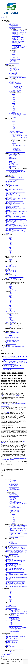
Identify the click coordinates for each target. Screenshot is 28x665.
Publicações (9, 184)
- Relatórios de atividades (15, 27)
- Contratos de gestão (17, 86)
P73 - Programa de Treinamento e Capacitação (16, 586)
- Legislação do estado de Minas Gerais (18, 611)
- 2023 (13, 55)
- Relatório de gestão (16, 87)
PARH (10, 336)
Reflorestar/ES (9, 559)
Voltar (2, 473)
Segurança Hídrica (10, 181)
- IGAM (11, 542)
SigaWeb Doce (9, 175)
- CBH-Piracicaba (13, 68)
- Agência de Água (13, 79)
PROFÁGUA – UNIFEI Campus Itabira (15, 152)
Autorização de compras (11, 290)
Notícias (8, 269)
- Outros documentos (17, 150)
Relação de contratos (11, 322)
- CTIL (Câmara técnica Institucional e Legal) (17, 35)
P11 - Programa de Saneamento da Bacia (15, 560)
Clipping (8, 645)
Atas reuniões (12, 488)
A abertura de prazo (5, 412)
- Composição (12, 28)
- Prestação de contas (17, 90)
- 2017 (13, 105)
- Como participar (13, 61)
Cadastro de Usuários (11, 344)
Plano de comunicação (11, 278)
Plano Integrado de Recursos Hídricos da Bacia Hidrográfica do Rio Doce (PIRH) (15, 548)
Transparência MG (13, 164)
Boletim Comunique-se (11, 642)
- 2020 (13, 101)
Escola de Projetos (10, 188)
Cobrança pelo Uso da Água (12, 340)
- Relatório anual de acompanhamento (17, 171)
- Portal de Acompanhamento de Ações (18, 545)
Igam (10, 157)
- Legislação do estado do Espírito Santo (18, 613)
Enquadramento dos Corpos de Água (14, 342)
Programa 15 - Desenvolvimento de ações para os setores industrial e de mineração (16, 226)
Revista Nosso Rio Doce (12, 271)
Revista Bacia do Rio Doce (12, 638)
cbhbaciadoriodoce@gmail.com (16, 663)
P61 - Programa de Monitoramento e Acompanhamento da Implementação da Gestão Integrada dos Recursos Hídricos (15, 581)
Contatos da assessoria (11, 270)
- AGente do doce (13, 275)
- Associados (12, 81)
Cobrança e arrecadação (14, 131)
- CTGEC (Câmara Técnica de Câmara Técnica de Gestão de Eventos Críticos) (19, 32)
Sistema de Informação (11, 341)
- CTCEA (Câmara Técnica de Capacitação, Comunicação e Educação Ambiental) (19, 41)
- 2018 (13, 104)
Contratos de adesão (10, 311)
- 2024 (13, 54)
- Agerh (11, 541)
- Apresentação (12, 23)
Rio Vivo (8, 183)
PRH (10, 333)
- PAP (13, 144)
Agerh (10, 167)
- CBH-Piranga (12, 67)
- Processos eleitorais (14, 63)
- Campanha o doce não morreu (16, 277)
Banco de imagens (10, 646)
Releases (8, 273)
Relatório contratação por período (16, 179)
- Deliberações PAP (13, 172)
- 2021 (13, 100)
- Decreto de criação (13, 24)
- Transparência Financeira (15, 113)
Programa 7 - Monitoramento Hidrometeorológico (12, 207)
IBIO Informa (9, 641)
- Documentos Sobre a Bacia (18, 145)
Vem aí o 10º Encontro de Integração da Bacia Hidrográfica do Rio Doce (13, 366)
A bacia (8, 64)
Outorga (8, 338)
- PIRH (13, 141)
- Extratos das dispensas (14, 91)
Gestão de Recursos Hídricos (12, 337)
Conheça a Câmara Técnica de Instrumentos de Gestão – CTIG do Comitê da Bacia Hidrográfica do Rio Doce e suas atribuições (15, 363)
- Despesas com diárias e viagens (19, 114)
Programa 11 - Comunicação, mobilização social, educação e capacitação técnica (15, 217)
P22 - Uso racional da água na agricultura (15, 566)
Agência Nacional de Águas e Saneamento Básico (16, 155)
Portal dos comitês (13, 158)
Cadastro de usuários (14, 130)
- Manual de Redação (17, 149)
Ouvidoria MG (12, 166)
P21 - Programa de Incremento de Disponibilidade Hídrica (14, 565)
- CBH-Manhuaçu (13, 73)
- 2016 (13, 106)
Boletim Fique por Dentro (12, 640)
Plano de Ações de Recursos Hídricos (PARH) (16, 550)
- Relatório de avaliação (17, 88)
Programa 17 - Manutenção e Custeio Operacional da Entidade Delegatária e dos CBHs (16, 232)
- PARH (14, 143)
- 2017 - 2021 (15, 58)
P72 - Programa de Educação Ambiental (15, 585)
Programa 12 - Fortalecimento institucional (16, 219)
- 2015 (13, 108)
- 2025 (13, 52)
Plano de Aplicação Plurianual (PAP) (14, 170)
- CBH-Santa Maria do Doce (15, 76)
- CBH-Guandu (12, 74)
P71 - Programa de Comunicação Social (15, 583)
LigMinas (11, 163)
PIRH (10, 335)
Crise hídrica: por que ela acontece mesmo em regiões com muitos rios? (13, 368)
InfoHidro (11, 159)
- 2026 (13, 51)
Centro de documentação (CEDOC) (14, 620)
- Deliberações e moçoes (14, 59)
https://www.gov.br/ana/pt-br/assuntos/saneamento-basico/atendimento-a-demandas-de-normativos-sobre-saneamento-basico (13, 405)
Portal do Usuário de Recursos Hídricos (15, 346)
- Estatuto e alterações (14, 82)
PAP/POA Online (13, 180)
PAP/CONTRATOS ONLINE (16, 177)
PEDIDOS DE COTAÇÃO (12, 266)
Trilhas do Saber (13, 162)
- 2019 (13, 103)
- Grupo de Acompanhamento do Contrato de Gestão (19, 44)
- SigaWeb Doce (13, 543)
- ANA (10, 539)
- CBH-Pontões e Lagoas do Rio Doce (18, 77)
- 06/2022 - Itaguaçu (13, 320)
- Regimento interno (13, 25)
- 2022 (13, 56)
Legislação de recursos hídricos (16, 132)
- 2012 (13, 112)
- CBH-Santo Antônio (14, 69)
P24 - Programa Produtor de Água (14, 568)
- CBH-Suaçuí (12, 70)
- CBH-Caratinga (13, 72)
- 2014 (13, 109)
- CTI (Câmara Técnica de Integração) (17, 530)
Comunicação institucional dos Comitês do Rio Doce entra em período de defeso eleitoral (15, 357)
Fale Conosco (6, 348)
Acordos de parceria (10, 280)
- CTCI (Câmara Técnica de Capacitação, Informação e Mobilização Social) (18, 533)
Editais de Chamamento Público (10, 185)
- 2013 (13, 110)
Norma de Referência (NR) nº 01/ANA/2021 (12, 395)
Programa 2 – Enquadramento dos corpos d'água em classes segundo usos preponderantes (15, 193)
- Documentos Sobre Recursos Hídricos (16, 147)
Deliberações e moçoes (14, 489)
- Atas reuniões (12, 60)
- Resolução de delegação (15, 83)
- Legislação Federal (16, 134)
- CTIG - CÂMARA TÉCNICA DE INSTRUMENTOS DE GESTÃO (19, 47)
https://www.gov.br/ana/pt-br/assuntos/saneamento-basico (13, 458)
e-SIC (10, 161)
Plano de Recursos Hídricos (12, 332)
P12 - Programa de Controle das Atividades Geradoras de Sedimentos (16, 562)
